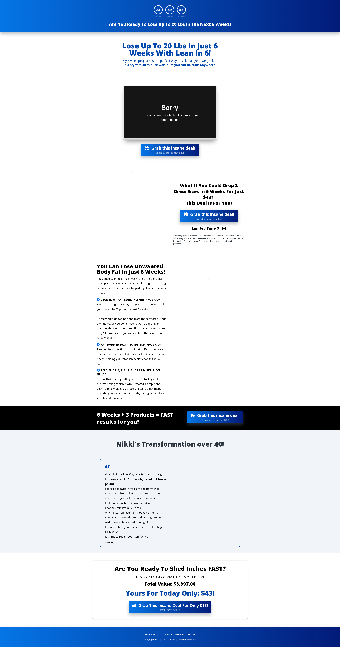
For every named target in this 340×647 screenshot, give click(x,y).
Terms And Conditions (173, 634)
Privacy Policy (151, 634)
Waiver (191, 634)
